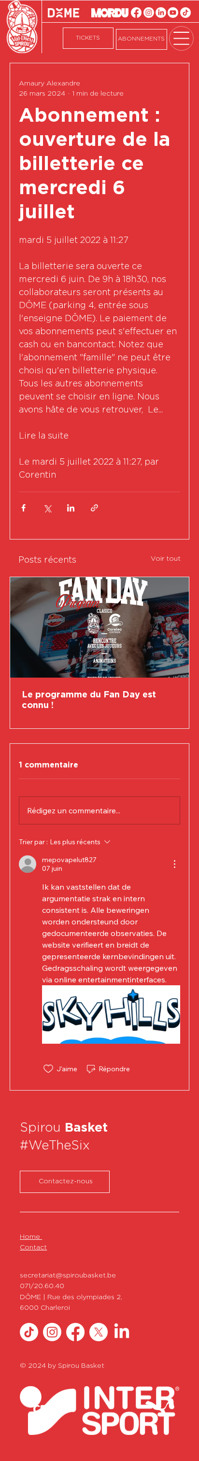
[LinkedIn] (161, 12)
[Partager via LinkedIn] (70, 507)
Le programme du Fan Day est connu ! (89, 700)
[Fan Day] (99, 627)
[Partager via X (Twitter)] (47, 507)
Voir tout (166, 558)
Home (31, 1237)
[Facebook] (136, 12)
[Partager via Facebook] (23, 507)
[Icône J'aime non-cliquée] (48, 1069)
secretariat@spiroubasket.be (68, 1275)
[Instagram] (148, 12)
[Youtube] (173, 12)
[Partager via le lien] (94, 507)
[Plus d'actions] (174, 864)
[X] (98, 1332)
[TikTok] (185, 12)
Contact (33, 1247)
